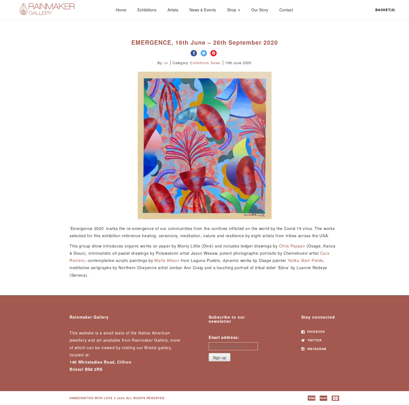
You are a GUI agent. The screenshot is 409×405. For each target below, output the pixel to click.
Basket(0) (385, 9)
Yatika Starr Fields (305, 260)
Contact (286, 9)
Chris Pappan (292, 246)
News (215, 62)
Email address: (224, 337)
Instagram (316, 349)
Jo (166, 62)
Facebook (315, 332)
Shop (232, 9)
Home (121, 9)
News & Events (202, 9)
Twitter (314, 340)
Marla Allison (166, 260)
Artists (172, 9)
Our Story (259, 9)
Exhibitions (146, 9)
